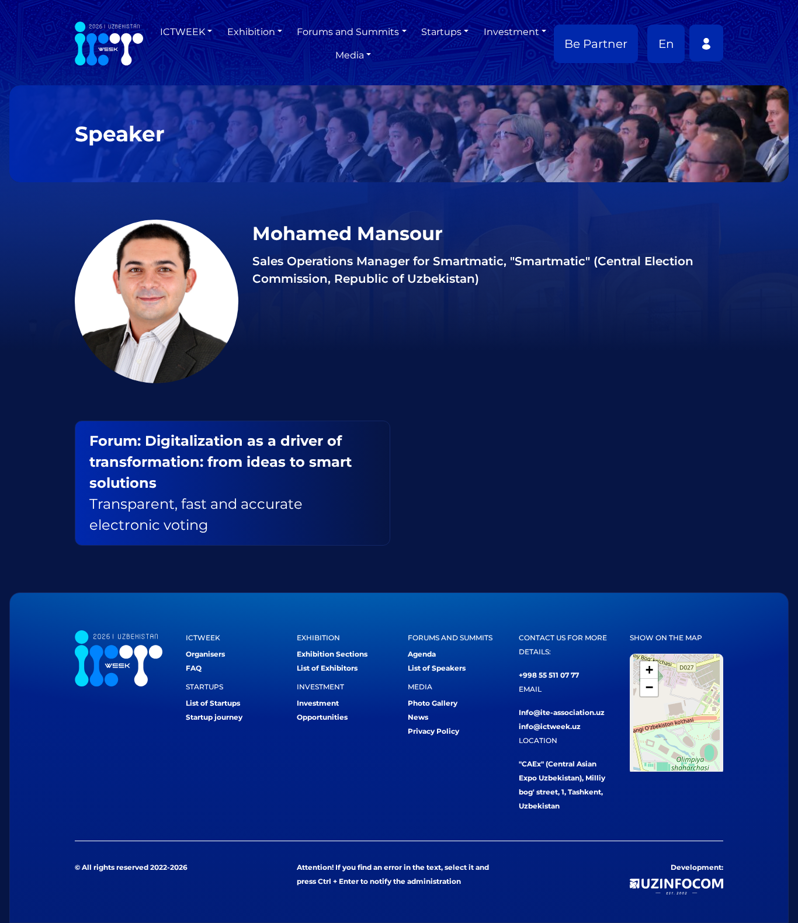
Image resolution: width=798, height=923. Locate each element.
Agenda (422, 654)
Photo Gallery (432, 703)
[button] (649, 670)
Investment (511, 31)
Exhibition (251, 31)
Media (349, 55)
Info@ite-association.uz (562, 712)
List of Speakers (437, 668)
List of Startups (213, 703)
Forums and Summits (348, 31)
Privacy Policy (433, 731)
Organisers (205, 654)
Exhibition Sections (332, 654)
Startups (441, 31)
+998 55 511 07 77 (549, 675)
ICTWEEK (182, 31)
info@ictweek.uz (550, 726)
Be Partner (595, 44)
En (666, 44)
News (418, 717)
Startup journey (214, 717)
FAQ (194, 668)
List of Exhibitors (327, 668)
